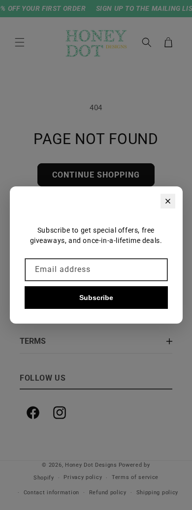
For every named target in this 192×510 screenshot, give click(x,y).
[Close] (167, 201)
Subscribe (96, 297)
